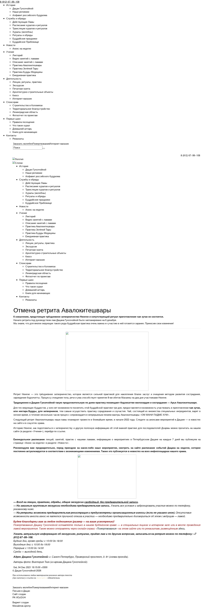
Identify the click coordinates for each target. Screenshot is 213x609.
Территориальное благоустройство (31, 108)
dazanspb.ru (41, 577)
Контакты (11, 135)
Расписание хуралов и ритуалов (29, 25)
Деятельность (13, 78)
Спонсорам (12, 102)
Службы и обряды (16, 18)
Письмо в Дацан (21, 590)
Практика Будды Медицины (27, 71)
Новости (10, 45)
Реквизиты (18, 138)
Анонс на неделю (21, 48)
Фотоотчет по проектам (24, 115)
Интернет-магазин (22, 98)
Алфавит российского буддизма (29, 15)
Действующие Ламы (23, 21)
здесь (181, 528)
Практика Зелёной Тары (25, 68)
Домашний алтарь (22, 128)
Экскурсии (18, 85)
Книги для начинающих (24, 131)
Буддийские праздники (24, 38)
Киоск (15, 95)
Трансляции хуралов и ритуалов (29, 28)
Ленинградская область (25, 112)
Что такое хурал (21, 125)
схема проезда (118, 556)
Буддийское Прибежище (25, 41)
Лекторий (17, 55)
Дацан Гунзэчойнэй (22, 8)
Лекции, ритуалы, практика (26, 81)
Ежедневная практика (24, 75)
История (10, 5)
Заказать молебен (23, 143)
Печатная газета (21, 88)
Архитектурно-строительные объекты (32, 91)
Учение (10, 51)
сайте (20, 423)
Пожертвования (41, 143)
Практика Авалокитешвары (27, 65)
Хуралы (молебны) (22, 31)
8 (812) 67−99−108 (9, 1)
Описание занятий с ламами (27, 61)
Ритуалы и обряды (22, 35)
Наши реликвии (20, 11)
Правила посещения (23, 122)
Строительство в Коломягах (27, 105)
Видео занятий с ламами (25, 58)
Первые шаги (13, 118)
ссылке (61, 431)
